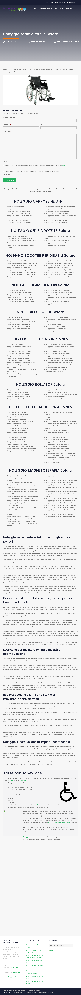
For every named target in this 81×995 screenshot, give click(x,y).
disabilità (24, 780)
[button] (76, 9)
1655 (49, 822)
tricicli (53, 825)
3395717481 (11, 42)
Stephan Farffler (64, 822)
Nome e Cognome (9, 117)
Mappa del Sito (35, 990)
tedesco (56, 822)
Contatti (69, 9)
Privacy (6, 161)
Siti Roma (50, 992)
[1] (32, 820)
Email (42, 124)
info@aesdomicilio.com (68, 42)
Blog (61, 9)
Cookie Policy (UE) (25, 990)
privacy (64, 165)
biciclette (60, 825)
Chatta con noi (38, 42)
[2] (63, 824)
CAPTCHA (6, 174)
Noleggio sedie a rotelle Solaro (32, 837)
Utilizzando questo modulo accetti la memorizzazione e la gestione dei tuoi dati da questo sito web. (32, 171)
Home (34, 9)
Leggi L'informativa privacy (11, 990)
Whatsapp (16, 972)
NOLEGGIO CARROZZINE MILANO (48, 9)
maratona (42, 805)
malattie (10, 780)
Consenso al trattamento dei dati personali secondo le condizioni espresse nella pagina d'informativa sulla (35, 165)
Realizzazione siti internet (23, 992)
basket (35, 805)
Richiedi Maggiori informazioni (12, 977)
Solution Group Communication (39, 992)
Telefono (7, 124)
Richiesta (7, 131)
